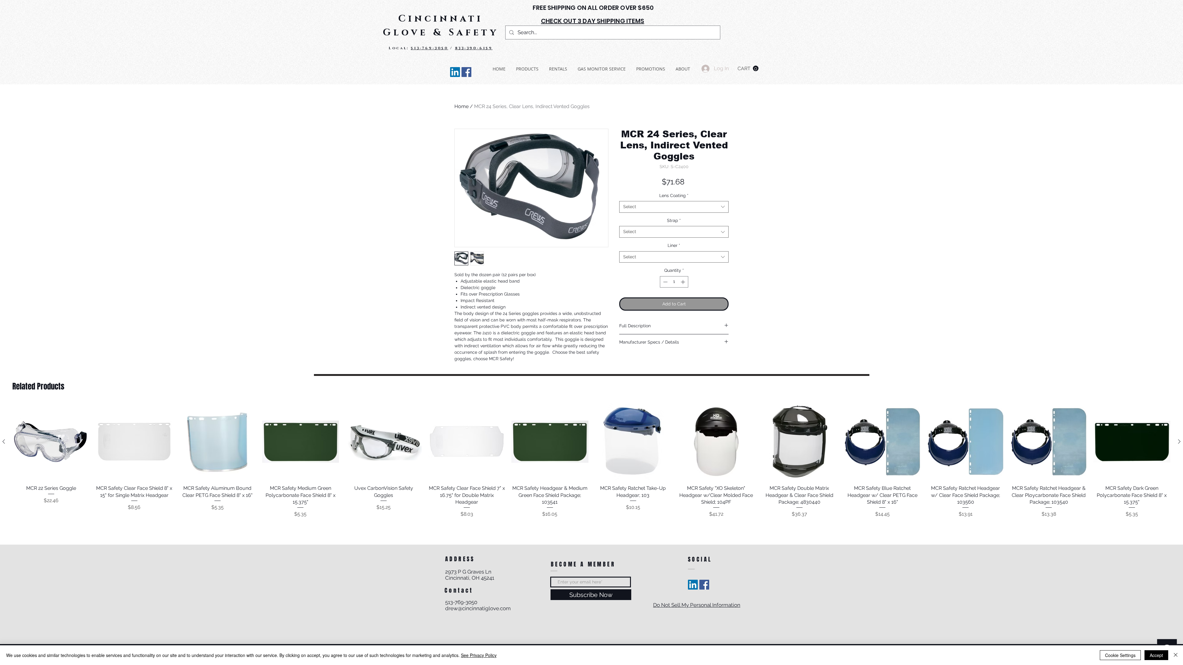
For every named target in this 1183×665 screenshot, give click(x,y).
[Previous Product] (3, 441)
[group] (591, 460)
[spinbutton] (674, 281)
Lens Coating (674, 195)
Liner (674, 245)
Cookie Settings (1120, 655)
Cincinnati (440, 19)
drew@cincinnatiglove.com (478, 608)
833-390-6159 (474, 48)
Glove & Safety (440, 32)
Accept (1156, 655)
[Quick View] (51, 441)
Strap (674, 220)
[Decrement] (665, 281)
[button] (748, 68)
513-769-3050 (429, 48)
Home (461, 106)
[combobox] (674, 207)
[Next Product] (1179, 441)
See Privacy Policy (479, 655)
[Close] (1175, 655)
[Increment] (683, 281)
